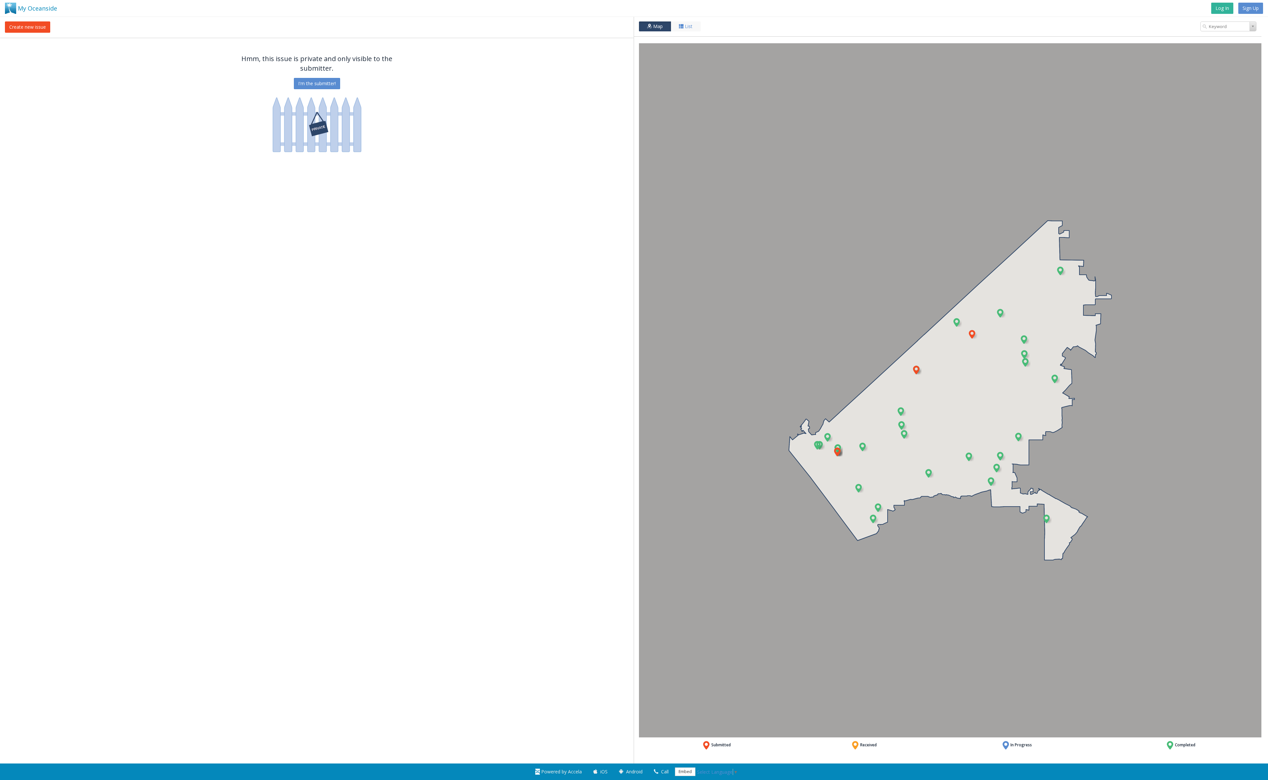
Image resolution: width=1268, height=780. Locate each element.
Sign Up (1251, 8)
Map (657, 26)
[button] (1061, 270)
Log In (1222, 8)
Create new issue (27, 27)
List (688, 26)
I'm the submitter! (317, 83)
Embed (685, 771)
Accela (561, 771)
